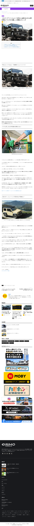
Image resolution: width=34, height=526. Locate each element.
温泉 (3, 514)
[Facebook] (3, 453)
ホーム (3, 11)
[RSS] (11, 453)
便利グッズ (11, 512)
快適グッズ (27, 512)
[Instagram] (7, 453)
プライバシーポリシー (19, 523)
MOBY (4, 21)
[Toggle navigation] (31, 5)
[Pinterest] (9, 453)
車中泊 (28, 514)
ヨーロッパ (22, 512)
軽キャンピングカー (11, 341)
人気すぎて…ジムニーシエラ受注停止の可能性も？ (12, 46)
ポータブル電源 (19, 514)
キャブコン (21, 341)
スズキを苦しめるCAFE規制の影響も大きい (11, 45)
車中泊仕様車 (4, 341)
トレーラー (26, 341)
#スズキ (14, 285)
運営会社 (28, 523)
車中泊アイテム (16, 512)
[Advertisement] (17, 56)
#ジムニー (5, 285)
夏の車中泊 (13, 516)
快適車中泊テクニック (5, 512)
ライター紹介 (7, 523)
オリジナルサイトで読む (6, 270)
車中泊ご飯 (14, 514)
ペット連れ (9, 516)
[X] (5, 453)
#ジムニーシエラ (10, 285)
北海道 (24, 514)
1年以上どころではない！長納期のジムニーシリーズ (12, 44)
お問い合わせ (24, 523)
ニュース (6, 11)
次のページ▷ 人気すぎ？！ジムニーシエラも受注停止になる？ (12, 190)
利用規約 (14, 523)
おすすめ (11, 523)
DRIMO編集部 (15, 318)
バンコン (16, 341)
